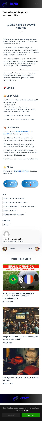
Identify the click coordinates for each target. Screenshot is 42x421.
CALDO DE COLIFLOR (21, 171)
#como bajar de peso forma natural (15, 202)
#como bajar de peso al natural (14, 198)
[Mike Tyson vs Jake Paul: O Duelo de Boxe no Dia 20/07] (21, 361)
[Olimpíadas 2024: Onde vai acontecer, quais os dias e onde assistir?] (21, 320)
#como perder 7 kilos (28, 206)
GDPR (26, 410)
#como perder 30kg (10, 206)
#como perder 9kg (10, 210)
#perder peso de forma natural (14, 214)
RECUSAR (11, 415)
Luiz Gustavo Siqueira (13, 239)
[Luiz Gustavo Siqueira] (6, 234)
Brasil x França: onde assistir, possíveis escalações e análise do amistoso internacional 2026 (18, 295)
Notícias (6, 225)
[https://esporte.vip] (10, 4)
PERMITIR (30, 415)
